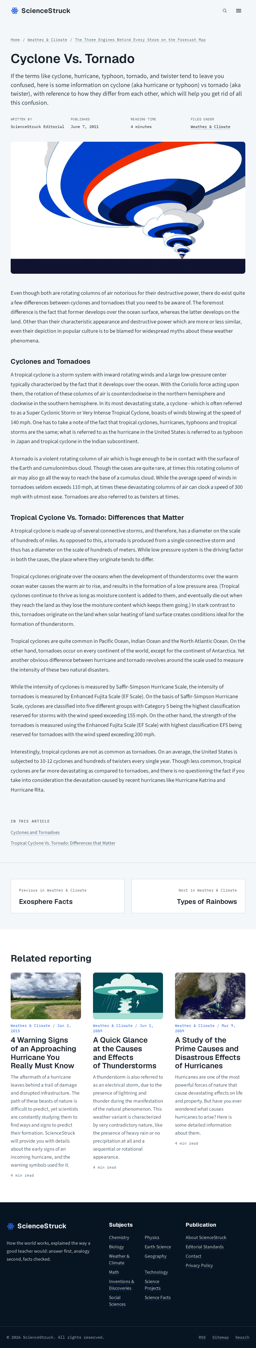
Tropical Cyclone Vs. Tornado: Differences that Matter (63, 843)
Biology (116, 1247)
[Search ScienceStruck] (225, 11)
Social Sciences (117, 1301)
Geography (156, 1256)
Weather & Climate (47, 39)
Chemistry (119, 1237)
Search (242, 1337)
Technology (156, 1272)
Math (114, 1272)
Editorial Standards (205, 1247)
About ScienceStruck (206, 1237)
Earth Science (158, 1247)
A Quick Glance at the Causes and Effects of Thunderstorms (124, 1053)
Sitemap (220, 1337)
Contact (193, 1256)
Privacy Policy (199, 1265)
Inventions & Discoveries (121, 1285)
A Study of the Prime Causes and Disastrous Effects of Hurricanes (207, 1053)
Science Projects (153, 1285)
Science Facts (158, 1297)
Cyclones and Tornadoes (35, 832)
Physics (152, 1237)
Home (15, 39)
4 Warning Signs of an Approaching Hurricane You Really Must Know (43, 1053)
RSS (202, 1337)
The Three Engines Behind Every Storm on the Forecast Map (140, 39)
